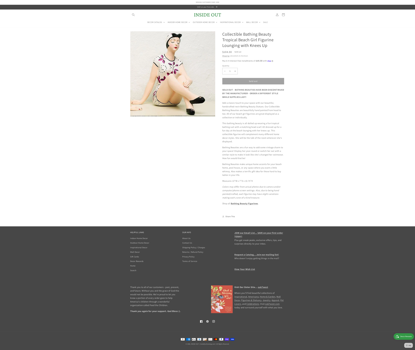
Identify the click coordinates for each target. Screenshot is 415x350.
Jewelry (266, 300)
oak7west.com (272, 303)
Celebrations (252, 303)
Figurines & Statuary (251, 300)
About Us (186, 238)
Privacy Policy (188, 256)
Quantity (225, 66)
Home (133, 265)
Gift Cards (134, 256)
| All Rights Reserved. (222, 344)
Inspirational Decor (138, 247)
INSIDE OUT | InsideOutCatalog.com (203, 344)
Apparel (275, 300)
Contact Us (187, 242)
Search (133, 270)
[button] (133, 15)
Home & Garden (267, 296)
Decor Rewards (137, 261)
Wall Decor (135, 252)
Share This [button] (230, 216)
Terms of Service (189, 261)
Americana (253, 296)
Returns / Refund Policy (192, 252)
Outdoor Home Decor (139, 242)
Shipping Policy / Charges (193, 247)
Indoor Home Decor (139, 238)
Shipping (225, 56)
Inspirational (240, 296)
